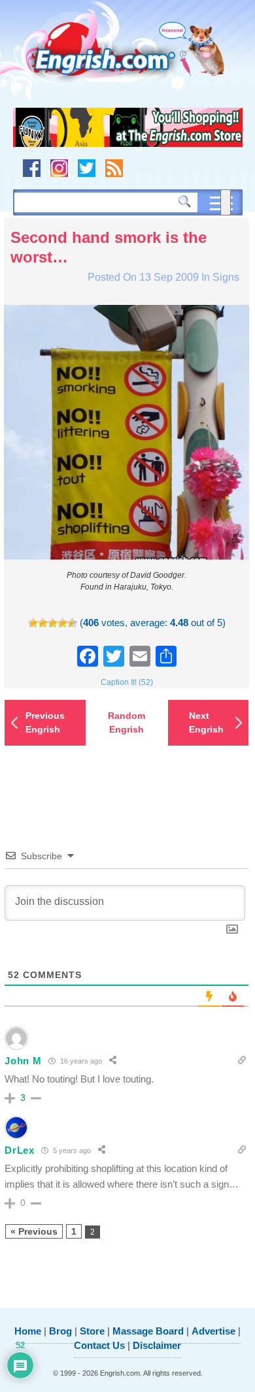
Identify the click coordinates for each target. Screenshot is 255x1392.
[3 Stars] (53, 623)
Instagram (59, 168)
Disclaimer (157, 1345)
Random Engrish (126, 722)
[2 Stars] (43, 623)
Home (27, 1331)
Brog (60, 1331)
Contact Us (99, 1345)
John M (23, 1060)
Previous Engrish (45, 722)
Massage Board (148, 1331)
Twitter (86, 168)
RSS (114, 168)
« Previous (34, 1231)
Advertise (213, 1331)
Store (92, 1331)
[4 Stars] (62, 623)
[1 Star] (33, 623)
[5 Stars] (72, 623)
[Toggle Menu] (225, 202)
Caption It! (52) (127, 682)
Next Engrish (206, 722)
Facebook (32, 168)
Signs (225, 277)
